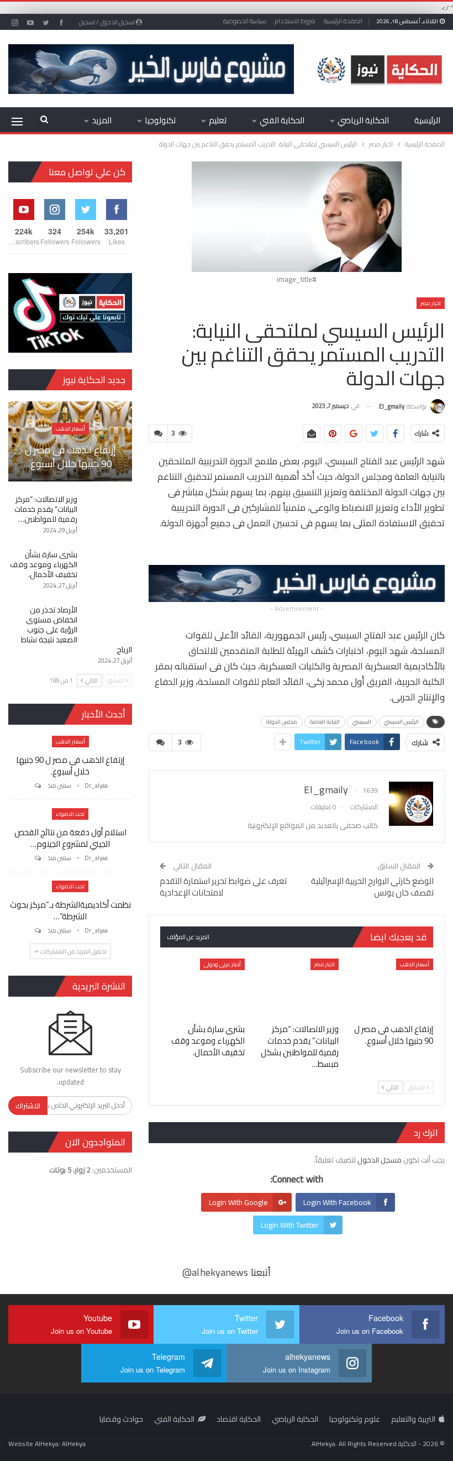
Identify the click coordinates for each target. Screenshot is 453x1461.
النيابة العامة (325, 721)
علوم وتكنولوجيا (354, 1419)
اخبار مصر (430, 303)
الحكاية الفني (282, 120)
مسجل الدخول (379, 1159)
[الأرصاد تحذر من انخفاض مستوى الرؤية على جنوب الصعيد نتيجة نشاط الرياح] (108, 622)
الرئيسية (427, 120)
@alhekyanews (215, 1272)
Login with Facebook (337, 1202)
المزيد (102, 120)
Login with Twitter (290, 1225)
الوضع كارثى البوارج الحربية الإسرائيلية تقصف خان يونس (372, 886)
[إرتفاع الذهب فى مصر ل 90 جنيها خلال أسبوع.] (391, 988)
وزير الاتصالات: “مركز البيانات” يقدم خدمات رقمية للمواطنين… (45, 509)
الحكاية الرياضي (363, 120)
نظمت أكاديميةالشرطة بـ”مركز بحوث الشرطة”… (70, 910)
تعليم (218, 120)
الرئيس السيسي (401, 721)
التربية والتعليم (413, 1419)
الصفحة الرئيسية (343, 21)
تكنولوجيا (160, 120)
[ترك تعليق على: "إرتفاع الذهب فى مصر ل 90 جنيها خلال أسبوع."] (37, 786)
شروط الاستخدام (295, 21)
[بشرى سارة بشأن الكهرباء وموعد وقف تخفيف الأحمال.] (202, 988)
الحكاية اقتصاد (239, 1419)
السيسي (361, 721)
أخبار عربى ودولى (222, 964)
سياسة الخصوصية (244, 21)
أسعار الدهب (414, 964)
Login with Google (238, 1202)
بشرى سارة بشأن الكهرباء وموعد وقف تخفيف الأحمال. (43, 564)
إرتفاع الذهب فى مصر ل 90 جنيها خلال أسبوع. (70, 457)
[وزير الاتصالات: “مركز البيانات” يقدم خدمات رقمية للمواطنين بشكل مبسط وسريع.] (297, 988)
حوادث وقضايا (121, 1419)
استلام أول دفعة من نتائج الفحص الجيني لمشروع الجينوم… (70, 838)
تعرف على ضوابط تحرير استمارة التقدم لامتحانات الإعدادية (223, 886)
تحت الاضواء (70, 814)
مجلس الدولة (281, 721)
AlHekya (74, 1443)
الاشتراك (27, 1105)
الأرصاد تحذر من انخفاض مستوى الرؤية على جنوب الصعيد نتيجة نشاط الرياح (76, 630)
